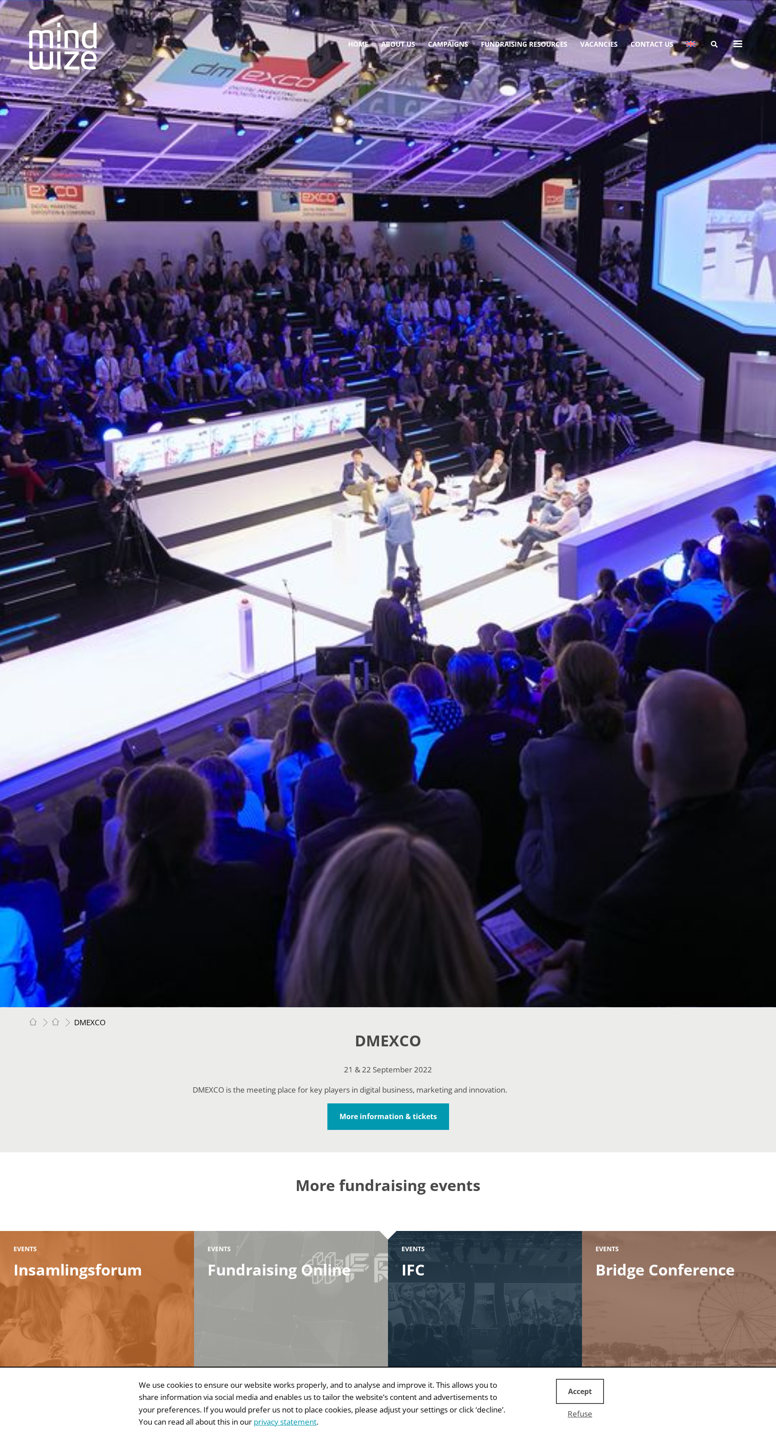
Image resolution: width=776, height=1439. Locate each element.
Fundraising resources (524, 44)
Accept (580, 1391)
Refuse (580, 1413)
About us (398, 44)
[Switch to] (690, 44)
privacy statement (285, 1422)
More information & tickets (388, 1116)
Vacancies (598, 44)
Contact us (651, 44)
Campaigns (448, 44)
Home (358, 44)
